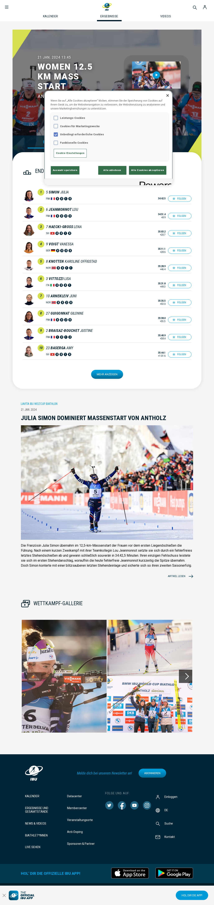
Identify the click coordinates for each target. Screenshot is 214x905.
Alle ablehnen (112, 170)
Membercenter (77, 808)
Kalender (32, 796)
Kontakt (169, 836)
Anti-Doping (75, 831)
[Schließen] (167, 95)
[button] (6, 5)
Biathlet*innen (36, 835)
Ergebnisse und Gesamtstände (36, 809)
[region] (108, 137)
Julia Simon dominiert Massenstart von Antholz (93, 418)
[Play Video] (156, 75)
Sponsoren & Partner (81, 843)
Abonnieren (152, 773)
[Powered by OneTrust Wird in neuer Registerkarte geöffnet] (155, 182)
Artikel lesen (176, 576)
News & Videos (35, 823)
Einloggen (170, 796)
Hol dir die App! (192, 895)
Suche (168, 823)
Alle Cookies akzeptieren (147, 170)
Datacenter (74, 796)
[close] (4, 895)
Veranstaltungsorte (80, 820)
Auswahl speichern (65, 170)
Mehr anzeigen (107, 374)
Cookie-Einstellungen (70, 153)
